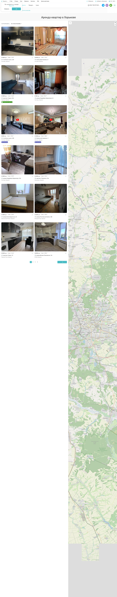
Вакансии (26, 1)
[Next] (62, 262)
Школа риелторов (45, 1)
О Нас (11, 1)
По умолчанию (16, 23)
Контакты (33, 1)
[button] (89, 1)
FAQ (38, 1)
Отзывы (16, 1)
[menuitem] (23, 5)
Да (16, 8)
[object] (17, 60)
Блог (21, 1)
